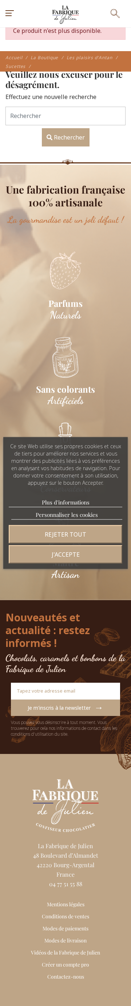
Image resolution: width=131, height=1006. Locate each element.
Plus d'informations (66, 502)
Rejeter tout (65, 534)
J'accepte (66, 554)
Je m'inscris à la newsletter (65, 706)
